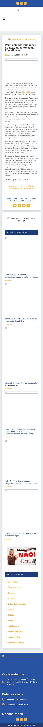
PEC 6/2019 (26, 92)
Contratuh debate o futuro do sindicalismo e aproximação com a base (21, 276)
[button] (4, 19)
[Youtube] (24, 205)
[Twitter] (19, 205)
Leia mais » (8, 280)
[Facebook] (17, 3)
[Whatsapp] (25, 3)
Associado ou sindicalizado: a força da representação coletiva (21, 320)
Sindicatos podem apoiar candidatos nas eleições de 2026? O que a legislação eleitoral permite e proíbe (20, 431)
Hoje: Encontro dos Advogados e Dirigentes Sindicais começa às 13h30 (20, 482)
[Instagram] (21, 3)
